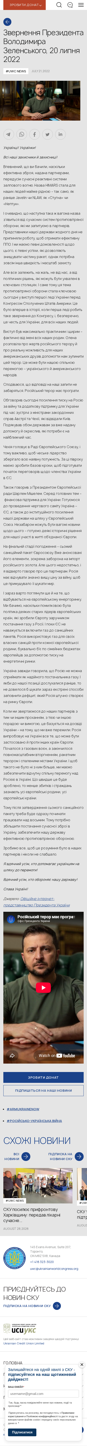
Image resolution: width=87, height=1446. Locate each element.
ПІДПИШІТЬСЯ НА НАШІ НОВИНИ (43, 1090)
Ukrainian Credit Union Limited (23, 1343)
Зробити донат (43, 1077)
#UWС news (16, 71)
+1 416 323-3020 (42, 1262)
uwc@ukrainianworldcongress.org (54, 1269)
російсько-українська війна (36, 1121)
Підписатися (22, 1432)
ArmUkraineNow (24, 1109)
